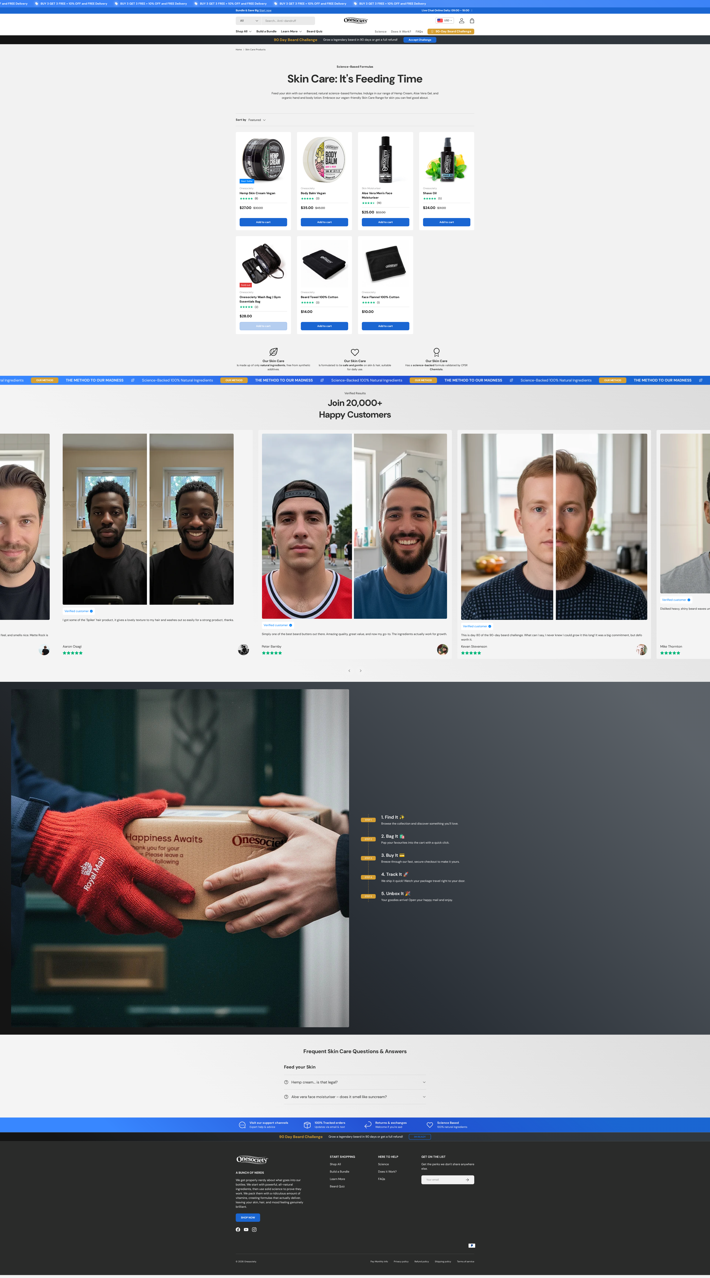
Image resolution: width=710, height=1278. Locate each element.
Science (381, 31)
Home (239, 49)
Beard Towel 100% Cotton (319, 297)
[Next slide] (360, 670)
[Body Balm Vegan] (324, 159)
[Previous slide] (349, 670)
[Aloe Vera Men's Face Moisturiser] (385, 159)
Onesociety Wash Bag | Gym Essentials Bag (260, 299)
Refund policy (422, 1261)
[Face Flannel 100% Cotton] (385, 264)
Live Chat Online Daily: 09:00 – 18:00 (445, 10)
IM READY (420, 1136)
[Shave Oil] (447, 159)
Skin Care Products (255, 49)
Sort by (241, 120)
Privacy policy (401, 1261)
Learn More (289, 31)
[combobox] (275, 21)
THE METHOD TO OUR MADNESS (160, 380)
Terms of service (465, 1261)
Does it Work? (401, 31)
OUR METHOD (110, 380)
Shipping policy (443, 1261)
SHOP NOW (248, 1217)
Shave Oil (430, 193)
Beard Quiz (314, 31)
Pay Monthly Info (379, 1261)
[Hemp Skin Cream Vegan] (263, 159)
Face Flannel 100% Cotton (380, 297)
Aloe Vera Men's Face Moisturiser (377, 195)
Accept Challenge (420, 39)
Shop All (241, 31)
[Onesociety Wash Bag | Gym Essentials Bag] (263, 264)
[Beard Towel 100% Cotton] (324, 264)
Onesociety (250, 1261)
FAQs (419, 31)
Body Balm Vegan (313, 193)
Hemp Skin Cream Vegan (257, 193)
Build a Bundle (266, 31)
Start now (265, 10)
